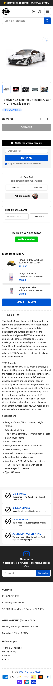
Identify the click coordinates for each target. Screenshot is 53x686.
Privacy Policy (9, 651)
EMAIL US (37, 187)
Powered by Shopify (33, 672)
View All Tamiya (26, 302)
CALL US (16, 187)
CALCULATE (39, 217)
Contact (6, 655)
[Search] (47, 21)
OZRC (21, 672)
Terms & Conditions (12, 647)
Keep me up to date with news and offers (24, 164)
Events (5, 659)
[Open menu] (47, 11)
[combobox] (26, 20)
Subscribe (43, 573)
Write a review (26, 239)
